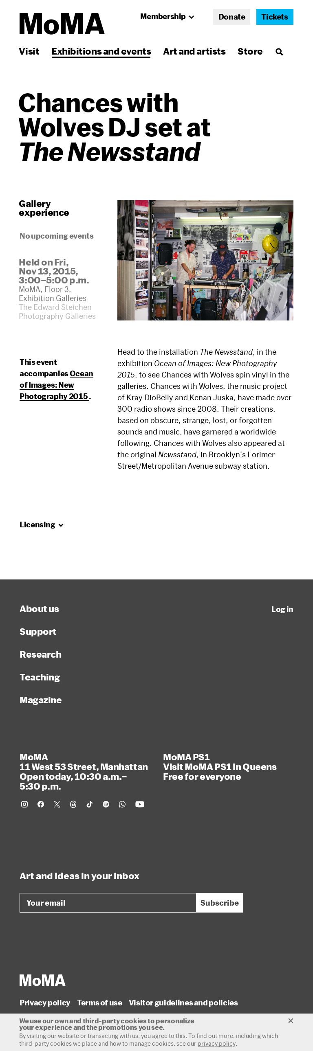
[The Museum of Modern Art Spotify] (106, 804)
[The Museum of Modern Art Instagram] (24, 804)
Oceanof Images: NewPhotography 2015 (56, 385)
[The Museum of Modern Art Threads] (73, 804)
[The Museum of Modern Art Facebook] (41, 804)
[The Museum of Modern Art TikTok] (90, 804)
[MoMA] (42, 980)
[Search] (279, 51)
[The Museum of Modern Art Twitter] (57, 804)
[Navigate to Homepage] (62, 24)
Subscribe (220, 902)
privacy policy (217, 1043)
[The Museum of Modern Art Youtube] (139, 804)
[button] (205, 260)
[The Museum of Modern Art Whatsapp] (122, 804)
